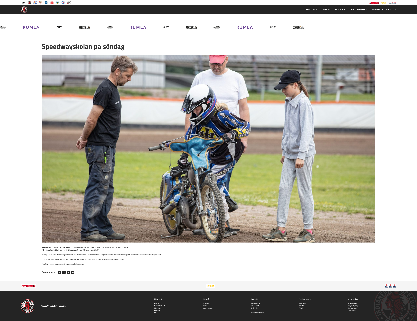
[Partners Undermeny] (366, 9)
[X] (64, 272)
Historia (205, 306)
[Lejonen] (40, 2)
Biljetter (156, 303)
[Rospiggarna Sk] (52, 2)
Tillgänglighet (352, 310)
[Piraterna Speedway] (46, 2)
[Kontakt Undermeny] (395, 9)
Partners (361, 9)
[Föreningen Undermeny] (382, 9)
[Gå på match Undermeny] (345, 9)
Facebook (302, 306)
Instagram (302, 303)
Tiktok (301, 308)
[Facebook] (59, 272)
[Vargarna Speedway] (63, 2)
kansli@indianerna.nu (257, 312)
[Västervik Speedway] (57, 2)
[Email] (72, 272)
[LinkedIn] (68, 272)
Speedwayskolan (208, 308)
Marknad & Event (159, 306)
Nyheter (326, 9)
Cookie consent (352, 308)
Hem (308, 9)
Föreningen (375, 9)
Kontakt (390, 9)
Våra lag (156, 313)
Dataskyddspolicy (353, 303)
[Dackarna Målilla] (35, 2)
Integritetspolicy (353, 306)
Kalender (157, 310)
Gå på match (338, 9)
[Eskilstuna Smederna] (69, 2)
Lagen (351, 9)
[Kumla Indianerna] (29, 2)
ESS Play (316, 9)
